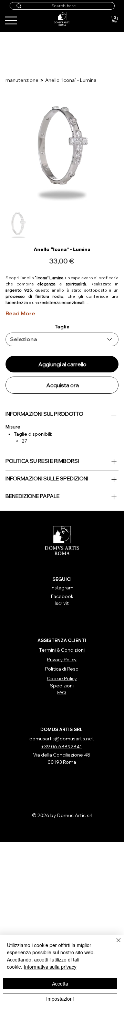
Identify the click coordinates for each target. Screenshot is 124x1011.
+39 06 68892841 (61, 746)
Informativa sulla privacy (50, 966)
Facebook (62, 596)
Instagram (62, 587)
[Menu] (108, 16)
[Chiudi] (114, 944)
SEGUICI (62, 579)
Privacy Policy (61, 659)
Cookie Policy (62, 678)
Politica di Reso (62, 669)
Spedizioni (62, 685)
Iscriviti (62, 603)
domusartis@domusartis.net (61, 738)
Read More (20, 313)
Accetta (60, 983)
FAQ (61, 692)
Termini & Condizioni (62, 650)
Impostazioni (60, 998)
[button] (115, 19)
